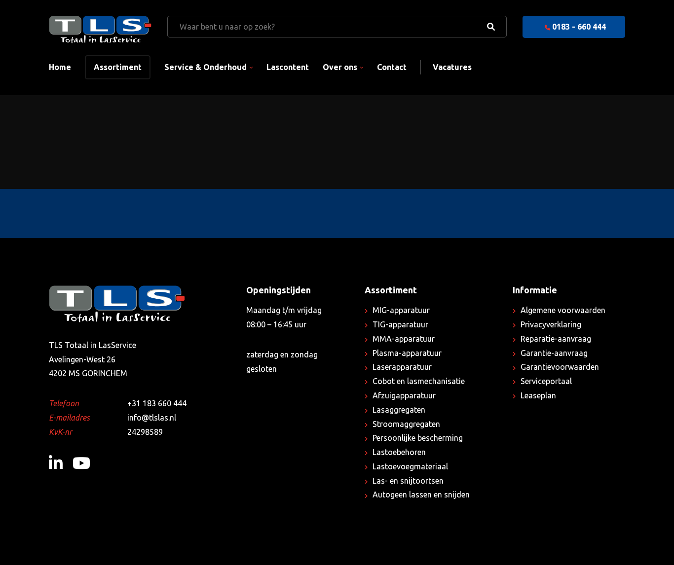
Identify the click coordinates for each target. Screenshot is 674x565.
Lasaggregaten (399, 409)
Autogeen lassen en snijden (421, 494)
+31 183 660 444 (157, 403)
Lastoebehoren (399, 452)
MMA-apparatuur (404, 338)
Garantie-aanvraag (554, 353)
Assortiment (118, 67)
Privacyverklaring (551, 324)
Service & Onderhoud (205, 67)
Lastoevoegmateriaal (410, 466)
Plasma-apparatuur (407, 353)
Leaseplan (538, 395)
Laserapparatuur (402, 366)
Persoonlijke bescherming (418, 437)
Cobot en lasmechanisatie (419, 381)
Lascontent (287, 67)
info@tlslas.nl (151, 417)
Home (60, 67)
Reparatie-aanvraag (556, 338)
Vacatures (452, 67)
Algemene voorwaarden (563, 310)
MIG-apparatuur (401, 310)
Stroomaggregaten (406, 424)
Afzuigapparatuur (404, 395)
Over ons (340, 67)
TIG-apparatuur (400, 324)
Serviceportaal (546, 381)
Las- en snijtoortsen (408, 480)
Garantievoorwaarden (560, 366)
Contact (392, 67)
